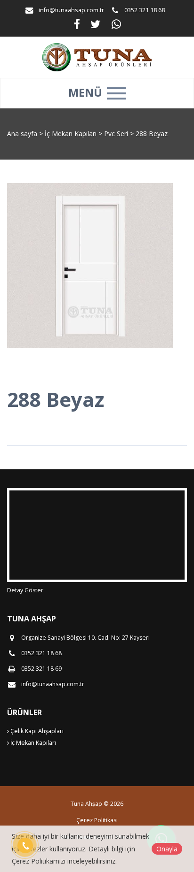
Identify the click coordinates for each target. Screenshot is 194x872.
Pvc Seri (117, 133)
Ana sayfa (22, 133)
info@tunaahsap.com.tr (71, 10)
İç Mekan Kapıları (71, 133)
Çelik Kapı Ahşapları (36, 731)
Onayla (167, 848)
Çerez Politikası (97, 820)
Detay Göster (25, 590)
